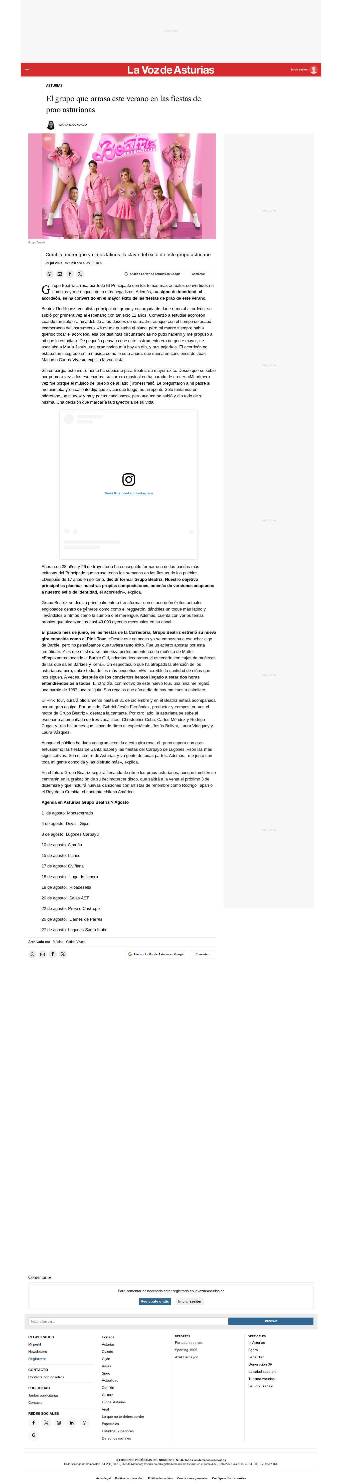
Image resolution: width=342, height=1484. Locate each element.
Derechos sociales (116, 1438)
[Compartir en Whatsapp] (50, 274)
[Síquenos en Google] (33, 1435)
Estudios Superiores (118, 1431)
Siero (106, 1373)
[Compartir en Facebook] (70, 274)
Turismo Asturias (261, 1379)
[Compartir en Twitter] (80, 274)
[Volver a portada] (171, 70)
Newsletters (37, 1352)
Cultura (107, 1395)
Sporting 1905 (186, 1350)
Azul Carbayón (186, 1357)
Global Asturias (114, 1402)
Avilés (106, 1366)
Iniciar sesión (189, 1301)
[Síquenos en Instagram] (59, 1422)
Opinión (108, 1388)
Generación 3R (260, 1364)
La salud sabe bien (263, 1372)
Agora (253, 1350)
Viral (105, 1409)
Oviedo (107, 1352)
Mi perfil (34, 1344)
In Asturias (256, 1343)
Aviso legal (103, 1478)
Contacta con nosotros (46, 1377)
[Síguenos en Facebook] (33, 1422)
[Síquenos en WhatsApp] (84, 1422)
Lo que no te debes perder (123, 1417)
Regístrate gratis (155, 1301)
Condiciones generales (192, 1478)
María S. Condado (73, 124)
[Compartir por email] (60, 274)
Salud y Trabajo (260, 1386)
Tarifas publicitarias (43, 1395)
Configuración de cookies (229, 1478)
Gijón (106, 1359)
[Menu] (28, 70)
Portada (108, 1337)
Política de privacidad (129, 1478)
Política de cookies (160, 1478)
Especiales (110, 1424)
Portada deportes (189, 1343)
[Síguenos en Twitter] (46, 1422)
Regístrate (37, 1359)
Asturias (108, 1344)
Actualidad (110, 1380)
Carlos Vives (75, 942)
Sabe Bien (256, 1357)
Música (58, 942)
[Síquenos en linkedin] (72, 1422)
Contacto (35, 1403)
